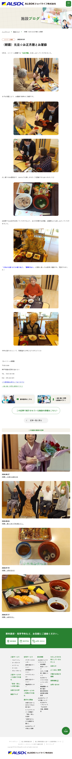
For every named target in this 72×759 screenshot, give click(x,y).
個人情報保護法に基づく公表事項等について (48, 741)
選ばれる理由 (28, 699)
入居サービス (15, 657)
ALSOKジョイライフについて (43, 661)
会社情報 (40, 657)
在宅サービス (28, 657)
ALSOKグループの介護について (43, 699)
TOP (66, 731)
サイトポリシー (13, 741)
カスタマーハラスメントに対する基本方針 (30, 744)
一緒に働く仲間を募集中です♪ (12, 386)
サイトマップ (50, 744)
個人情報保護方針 (26, 741)
